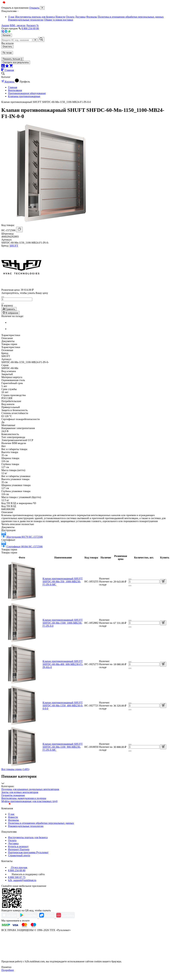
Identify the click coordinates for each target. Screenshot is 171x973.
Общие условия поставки (58, 19)
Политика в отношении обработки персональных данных (131, 16)
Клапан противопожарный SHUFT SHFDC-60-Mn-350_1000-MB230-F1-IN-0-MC (63, 581)
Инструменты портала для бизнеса (35, 16)
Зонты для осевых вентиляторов (19, 792)
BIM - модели (17, 25)
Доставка (80, 16)
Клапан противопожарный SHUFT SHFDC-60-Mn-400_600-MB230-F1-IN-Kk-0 (63, 664)
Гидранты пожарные (13, 795)
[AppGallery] (65, 917)
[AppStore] (9, 917)
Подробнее (7, 970)
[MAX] (3, 32)
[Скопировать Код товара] (19, 229)
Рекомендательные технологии (25, 19)
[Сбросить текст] (35, 40)
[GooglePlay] (28, 917)
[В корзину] (163, 581)
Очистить (7, 46)
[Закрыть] (42, 8)
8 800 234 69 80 (30, 28)
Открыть (34, 7)
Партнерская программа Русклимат (28, 852)
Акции (5, 25)
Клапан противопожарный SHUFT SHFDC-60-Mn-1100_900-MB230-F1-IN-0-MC (63, 746)
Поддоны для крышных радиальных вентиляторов (30, 789)
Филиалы (91, 16)
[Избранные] (7, 66)
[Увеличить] (2, 303)
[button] (85, 779)
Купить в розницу (18, 846)
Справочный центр (19, 855)
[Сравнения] (3, 66)
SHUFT (14, 245)
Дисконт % (32, 25)
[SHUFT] (21, 286)
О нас (11, 16)
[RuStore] (46, 917)
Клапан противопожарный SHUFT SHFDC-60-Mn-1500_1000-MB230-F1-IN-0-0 (63, 622)
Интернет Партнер (18, 849)
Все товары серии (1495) (15, 769)
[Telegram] (6, 32)
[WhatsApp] (9, 32)
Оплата (70, 16)
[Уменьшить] (2, 296)
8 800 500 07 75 (16, 877)
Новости (60, 16)
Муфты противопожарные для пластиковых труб (29, 801)
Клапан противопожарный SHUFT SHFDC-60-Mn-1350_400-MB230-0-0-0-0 (63, 705)
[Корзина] (11, 66)
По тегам (7, 53)
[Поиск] (41, 39)
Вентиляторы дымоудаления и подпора (23, 798)
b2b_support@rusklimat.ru (22, 880)
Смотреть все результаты (16, 62)
